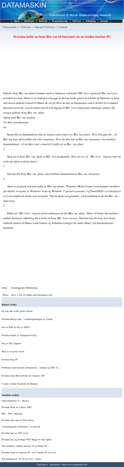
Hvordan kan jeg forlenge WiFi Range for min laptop (27, 439)
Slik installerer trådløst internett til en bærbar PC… (26, 445)
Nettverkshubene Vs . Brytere (16, 400)
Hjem (17, 21)
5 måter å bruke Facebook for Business (20, 383)
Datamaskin (10, 27)
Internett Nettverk (44, 27)
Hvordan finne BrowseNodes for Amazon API (23, 375)
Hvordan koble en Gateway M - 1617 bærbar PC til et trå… (30, 452)
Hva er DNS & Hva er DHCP (16, 327)
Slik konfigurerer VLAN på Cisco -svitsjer (22, 458)
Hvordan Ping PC (10, 359)
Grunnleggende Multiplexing (24, 287)
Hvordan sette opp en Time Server (18, 420)
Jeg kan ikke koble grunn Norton (17, 311)
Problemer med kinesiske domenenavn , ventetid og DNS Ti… (31, 367)
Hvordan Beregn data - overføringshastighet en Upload (27, 319)
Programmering (60, 21)
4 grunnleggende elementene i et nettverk (21, 426)
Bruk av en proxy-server (13, 351)
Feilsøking (91, 21)
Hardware (29, 21)
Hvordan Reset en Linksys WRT (17, 407)
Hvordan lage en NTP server (15, 433)
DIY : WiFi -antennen (12, 413)
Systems (104, 21)
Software (76, 21)
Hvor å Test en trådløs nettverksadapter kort (32, 294)
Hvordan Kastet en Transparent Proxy (19, 335)
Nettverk (43, 21)
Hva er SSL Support (12, 343)
